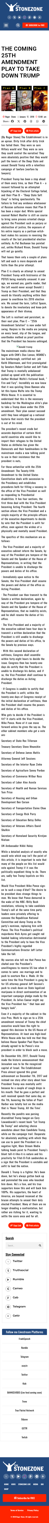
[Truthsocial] (8, 1270)
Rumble (18, 1279)
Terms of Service (17, 1510)
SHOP (6, 1489)
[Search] (40, 1245)
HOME (6, 1484)
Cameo (18, 1288)
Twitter (17, 1261)
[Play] (19, 17)
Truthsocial (20, 1270)
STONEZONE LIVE (24, 1484)
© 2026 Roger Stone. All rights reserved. (24, 1517)
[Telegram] (35, 17)
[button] (6, 25)
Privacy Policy (33, 1510)
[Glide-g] (29, 17)
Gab (15, 1297)
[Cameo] (8, 1288)
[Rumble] (8, 1279)
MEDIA (35, 1484)
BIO (42, 1484)
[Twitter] (8, 1261)
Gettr (16, 1315)
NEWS (13, 1484)
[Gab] (8, 1297)
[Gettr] (8, 1316)
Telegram (19, 1306)
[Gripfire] (40, 17)
